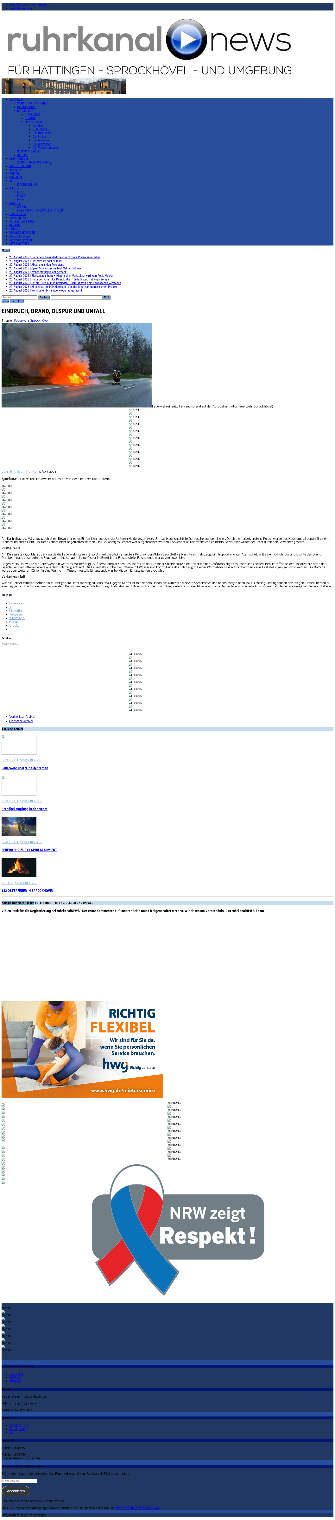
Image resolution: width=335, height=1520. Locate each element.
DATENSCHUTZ (19, 1425)
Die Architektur (42, 133)
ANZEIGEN (15, 1378)
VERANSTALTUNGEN (22, 232)
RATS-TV (15, 203)
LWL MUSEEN (17, 214)
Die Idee (38, 125)
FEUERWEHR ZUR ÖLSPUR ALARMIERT (29, 850)
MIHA (20, 199)
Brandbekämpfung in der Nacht (24, 809)
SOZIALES (15, 177)
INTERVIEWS (33, 114)
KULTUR (14, 188)
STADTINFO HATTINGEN (32, 103)
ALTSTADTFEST (19, 243)
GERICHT (15, 225)
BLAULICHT (16, 170)
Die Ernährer (40, 136)
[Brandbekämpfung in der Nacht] (19, 795)
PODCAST (15, 229)
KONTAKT (15, 1381)
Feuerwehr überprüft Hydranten (25, 768)
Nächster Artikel (21, 721)
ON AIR (21, 207)
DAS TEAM (16, 1374)
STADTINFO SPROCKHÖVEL (34, 162)
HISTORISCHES (26, 107)
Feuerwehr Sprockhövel (31, 321)
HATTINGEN (16, 100)
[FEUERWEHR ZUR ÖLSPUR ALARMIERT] (19, 835)
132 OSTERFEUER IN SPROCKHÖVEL (28, 891)
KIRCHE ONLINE (27, 184)
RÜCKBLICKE (25, 111)
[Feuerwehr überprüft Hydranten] (19, 754)
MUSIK (21, 196)
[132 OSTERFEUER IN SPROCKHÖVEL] (19, 876)
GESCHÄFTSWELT (28, 151)
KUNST (21, 192)
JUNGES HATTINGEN (22, 221)
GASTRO (22, 155)
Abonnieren (16, 1491)
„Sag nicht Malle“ (19, 236)
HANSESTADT (33, 122)
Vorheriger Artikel (22, 717)
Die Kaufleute (41, 140)
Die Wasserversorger (45, 148)
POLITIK (14, 173)
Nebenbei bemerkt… (21, 8)
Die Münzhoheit (42, 144)
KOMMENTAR (17, 218)
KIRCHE (14, 181)
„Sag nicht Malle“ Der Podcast (27, 5)
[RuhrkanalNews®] (167, 46)
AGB (12, 1433)
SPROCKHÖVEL (18, 159)
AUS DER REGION (20, 166)
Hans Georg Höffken (23, 472)
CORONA (30, 118)
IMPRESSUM (17, 1429)
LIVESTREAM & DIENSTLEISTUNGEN (40, 210)
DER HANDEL (41, 129)
